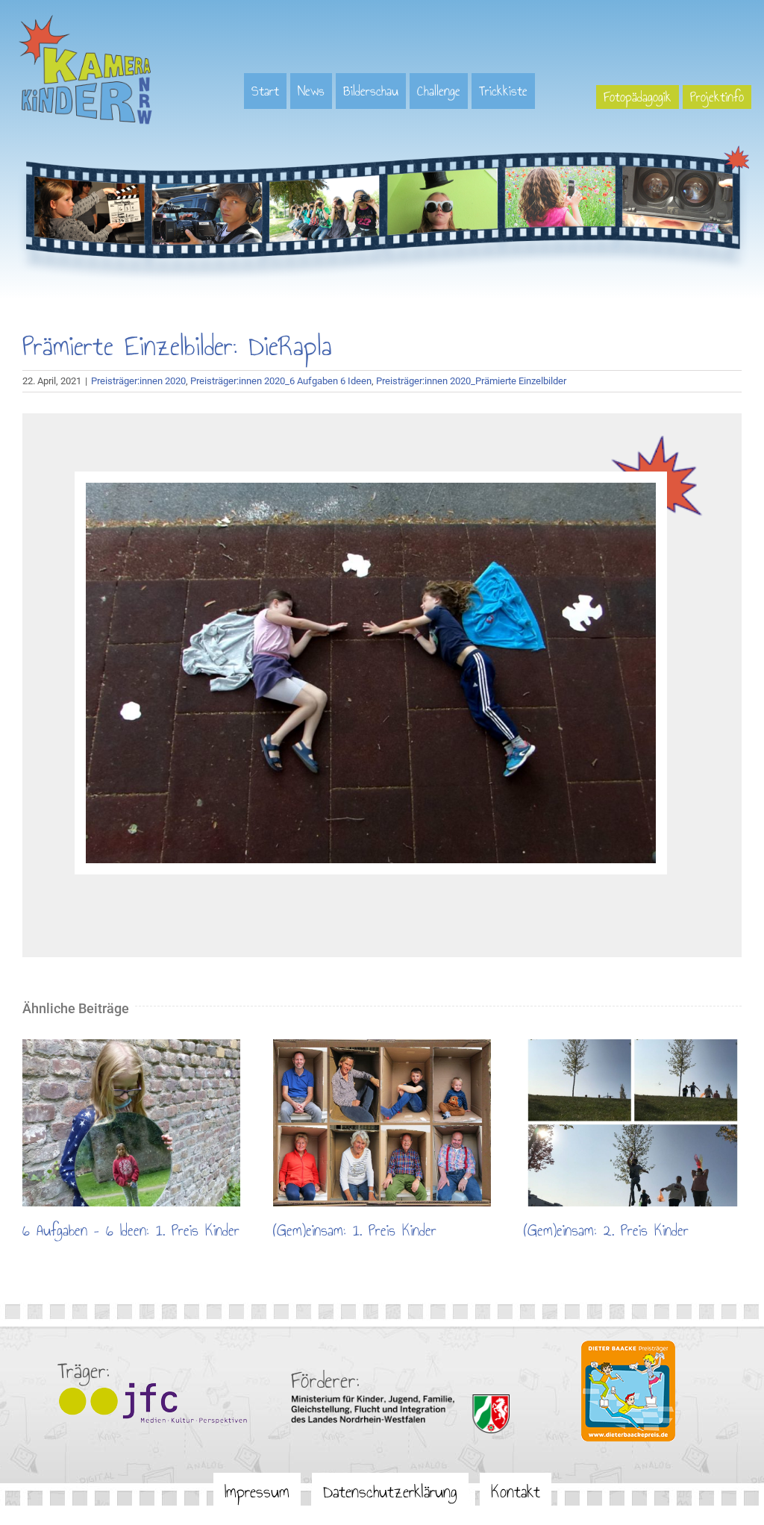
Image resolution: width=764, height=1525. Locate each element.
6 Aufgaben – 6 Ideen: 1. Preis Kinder (131, 1122)
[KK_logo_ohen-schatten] (86, 20)
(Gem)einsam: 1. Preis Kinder (382, 1122)
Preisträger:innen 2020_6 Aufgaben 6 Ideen (281, 380)
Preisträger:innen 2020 (138, 380)
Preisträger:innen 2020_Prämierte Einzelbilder (471, 380)
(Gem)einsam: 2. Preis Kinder (632, 1122)
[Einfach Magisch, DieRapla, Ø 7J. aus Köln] (371, 488)
